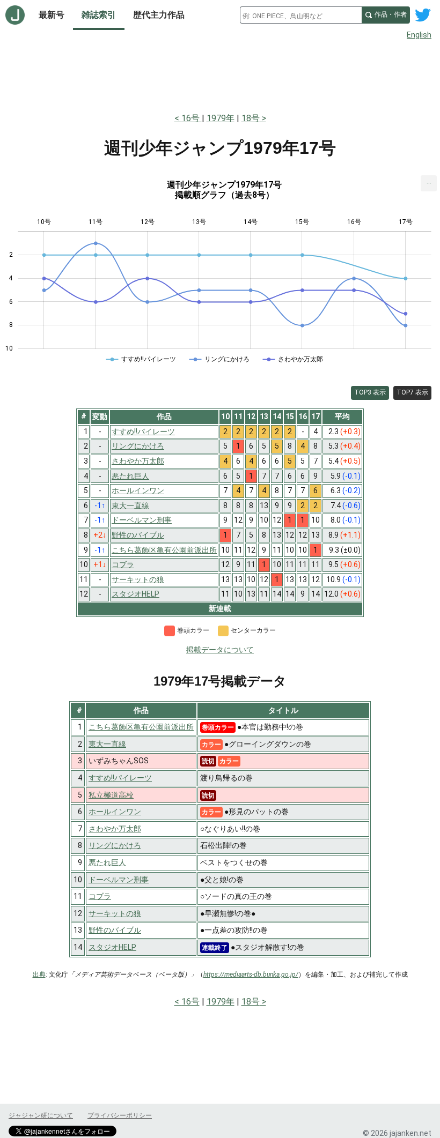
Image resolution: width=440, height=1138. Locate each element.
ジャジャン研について (41, 1115)
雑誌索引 (99, 15)
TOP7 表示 (412, 392)
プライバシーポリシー (119, 1115)
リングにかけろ (115, 845)
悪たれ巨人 (107, 862)
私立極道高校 (111, 795)
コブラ (100, 896)
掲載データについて (220, 649)
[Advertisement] (220, 74)
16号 (191, 118)
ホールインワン (115, 811)
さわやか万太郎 (115, 828)
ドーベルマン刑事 (119, 879)
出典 (39, 974)
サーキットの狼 (115, 913)
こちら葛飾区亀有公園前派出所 (141, 727)
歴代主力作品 (159, 15)
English (419, 35)
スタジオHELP (112, 947)
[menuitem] (429, 183)
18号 (250, 118)
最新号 (51, 15)
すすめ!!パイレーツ (120, 777)
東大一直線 (107, 744)
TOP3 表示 (370, 392)
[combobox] (301, 15)
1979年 (220, 118)
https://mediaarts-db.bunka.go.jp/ (250, 974)
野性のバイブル (115, 930)
